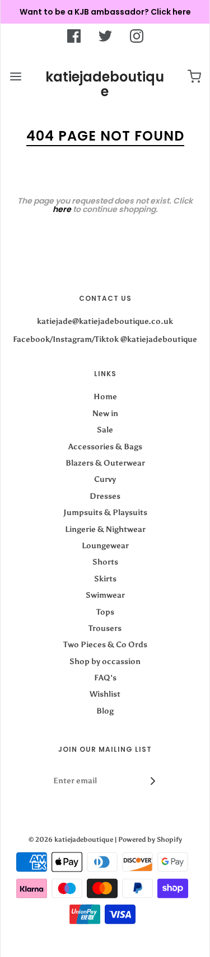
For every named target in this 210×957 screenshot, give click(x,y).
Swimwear (105, 595)
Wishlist (105, 694)
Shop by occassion (105, 661)
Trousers (105, 628)
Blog (105, 711)
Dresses (105, 496)
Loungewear (105, 545)
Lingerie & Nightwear (105, 529)
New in (105, 413)
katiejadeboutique (104, 85)
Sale (105, 430)
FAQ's (105, 678)
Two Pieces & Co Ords (105, 644)
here (62, 209)
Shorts (105, 562)
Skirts (105, 579)
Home (105, 396)
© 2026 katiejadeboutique (71, 839)
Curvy (105, 479)
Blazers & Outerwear (105, 463)
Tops (105, 612)
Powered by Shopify (150, 839)
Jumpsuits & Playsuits (105, 512)
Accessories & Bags (105, 447)
